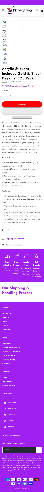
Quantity (5, 90)
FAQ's (5, 325)
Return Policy (8, 355)
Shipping (4, 82)
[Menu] (3, 10)
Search (5, 317)
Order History (8, 385)
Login (5, 377)
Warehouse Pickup (11, 347)
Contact (6, 363)
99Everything (25, 488)
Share (7, 229)
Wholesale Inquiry (11, 435)
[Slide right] (41, 31)
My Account (7, 381)
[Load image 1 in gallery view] (17, 30)
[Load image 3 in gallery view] (34, 30)
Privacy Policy (8, 359)
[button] (22, 111)
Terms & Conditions (11, 351)
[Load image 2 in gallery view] (26, 30)
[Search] (35, 10)
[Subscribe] (38, 450)
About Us (6, 313)
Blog (4, 321)
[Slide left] (11, 31)
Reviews (6, 329)
